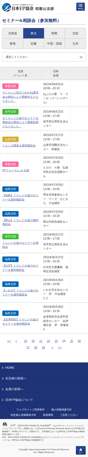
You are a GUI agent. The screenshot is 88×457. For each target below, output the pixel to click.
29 (43, 347)
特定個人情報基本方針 (23, 414)
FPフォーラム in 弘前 (15, 170)
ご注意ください (69, 414)
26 (79, 341)
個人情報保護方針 (61, 409)
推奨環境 (48, 414)
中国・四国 (54, 43)
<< (9, 341)
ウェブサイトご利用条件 (30, 409)
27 (27, 347)
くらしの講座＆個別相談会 (19, 145)
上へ (81, 450)
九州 (75, 43)
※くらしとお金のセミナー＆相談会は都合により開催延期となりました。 (20, 122)
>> (60, 347)
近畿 (34, 43)
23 (56, 341)
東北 (34, 33)
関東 (54, 33)
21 (40, 341)
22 (48, 341)
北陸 (75, 33)
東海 (13, 43)
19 (25, 341)
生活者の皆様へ (15, 378)
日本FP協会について (19, 399)
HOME (9, 367)
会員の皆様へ (14, 389)
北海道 (12, 33)
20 (33, 341)
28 (35, 347)
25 (71, 341)
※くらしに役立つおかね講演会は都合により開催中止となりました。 (20, 97)
